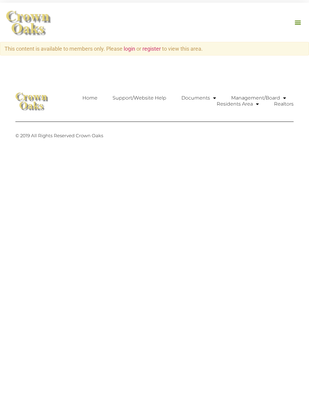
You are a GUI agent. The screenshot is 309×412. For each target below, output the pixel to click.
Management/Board (255, 98)
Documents (195, 98)
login (129, 49)
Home (89, 98)
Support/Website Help (139, 98)
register (151, 49)
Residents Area (235, 104)
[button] (298, 22)
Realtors (284, 104)
